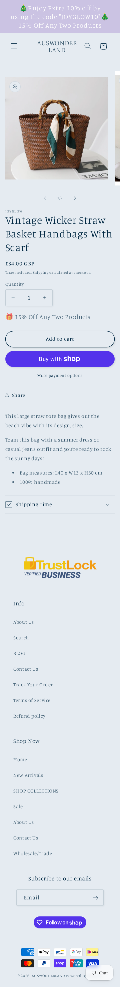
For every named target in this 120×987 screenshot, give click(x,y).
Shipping (41, 272)
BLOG (19, 653)
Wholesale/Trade (32, 853)
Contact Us (25, 669)
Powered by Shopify (84, 975)
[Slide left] (45, 198)
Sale (18, 806)
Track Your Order (33, 684)
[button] (14, 46)
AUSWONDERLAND (48, 975)
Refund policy (29, 716)
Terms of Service (32, 700)
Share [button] (18, 395)
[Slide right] (75, 198)
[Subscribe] (95, 897)
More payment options (60, 375)
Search (21, 637)
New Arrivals (28, 775)
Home (20, 759)
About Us (23, 622)
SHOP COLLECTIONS (36, 791)
